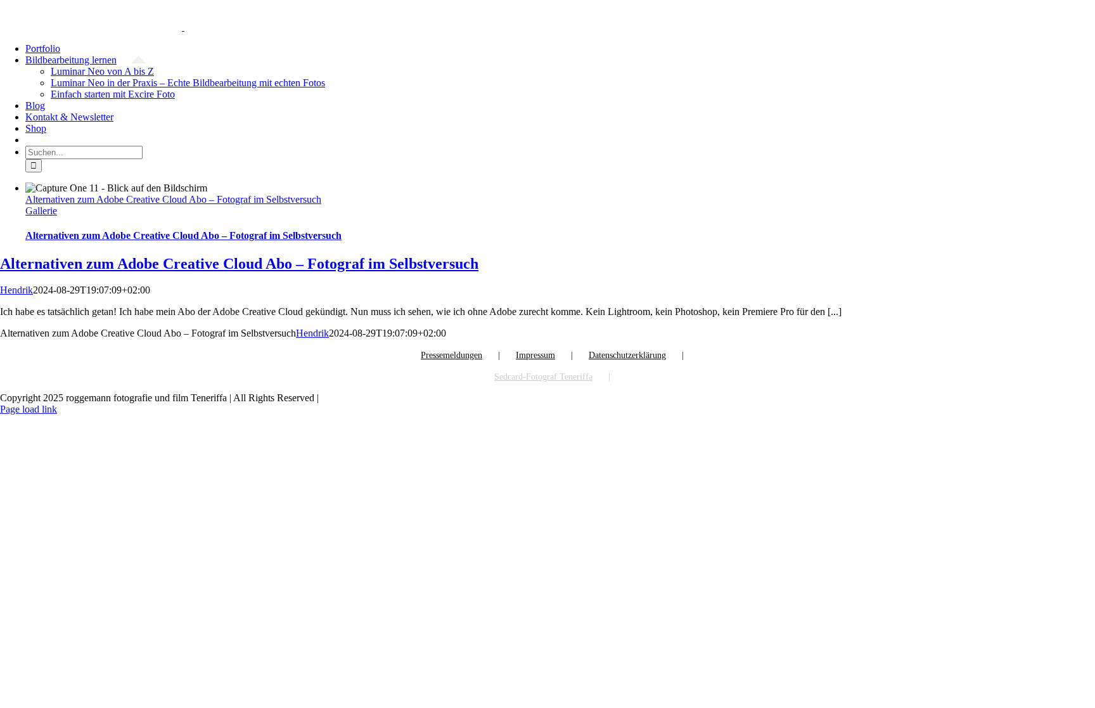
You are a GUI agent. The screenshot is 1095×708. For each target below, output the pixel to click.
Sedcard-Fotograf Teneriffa (543, 377)
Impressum (535, 355)
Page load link (28, 409)
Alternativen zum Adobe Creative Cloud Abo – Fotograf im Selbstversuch (173, 199)
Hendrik (16, 290)
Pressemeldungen (451, 355)
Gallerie (41, 210)
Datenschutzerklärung (627, 355)
